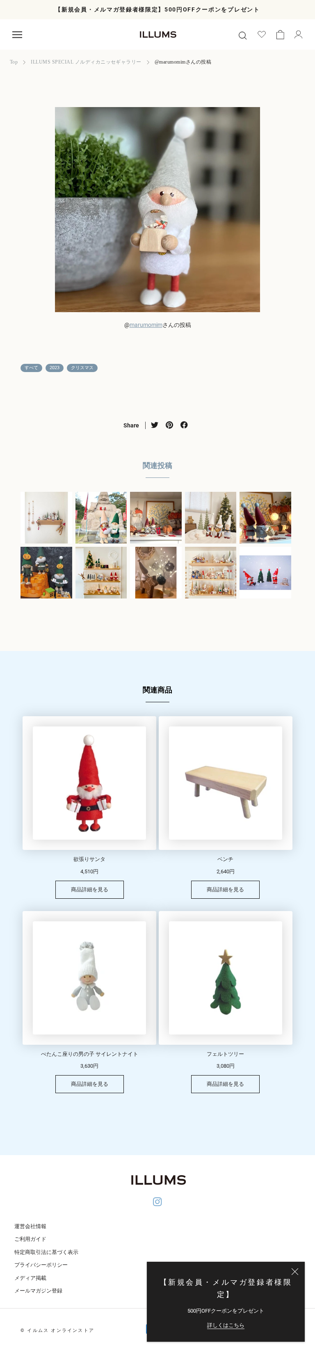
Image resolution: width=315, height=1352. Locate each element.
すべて (31, 367)
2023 (54, 367)
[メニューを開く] (17, 34)
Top (14, 62)
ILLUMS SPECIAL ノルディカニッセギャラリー (86, 62)
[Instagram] (157, 1203)
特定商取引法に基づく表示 (46, 1252)
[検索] (242, 34)
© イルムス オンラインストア (57, 1330)
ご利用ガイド (30, 1239)
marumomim (146, 325)
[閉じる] (295, 1271)
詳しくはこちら (225, 1325)
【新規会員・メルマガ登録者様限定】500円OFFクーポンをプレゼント (157, 9)
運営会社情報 (30, 1226)
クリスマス (82, 367)
